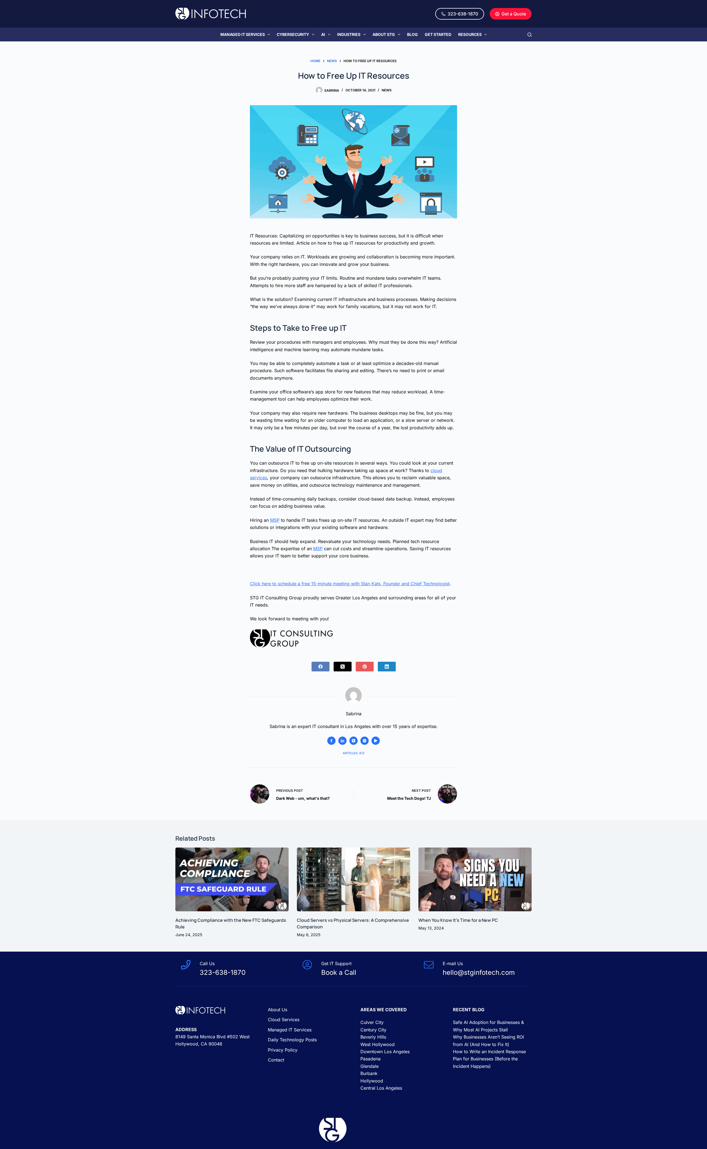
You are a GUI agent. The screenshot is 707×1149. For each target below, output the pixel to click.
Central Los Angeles (381, 1088)
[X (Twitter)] (343, 666)
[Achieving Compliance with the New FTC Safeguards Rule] (232, 879)
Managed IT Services (242, 34)
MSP (274, 520)
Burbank (369, 1073)
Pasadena (370, 1058)
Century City (373, 1029)
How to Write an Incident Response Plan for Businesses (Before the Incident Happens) (489, 1059)
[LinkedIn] (387, 666)
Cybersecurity (293, 34)
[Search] (529, 35)
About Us (277, 1009)
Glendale (369, 1066)
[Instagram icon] (364, 741)
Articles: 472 (354, 753)
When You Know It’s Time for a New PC (458, 920)
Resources (470, 34)
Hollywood (371, 1081)
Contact (276, 1060)
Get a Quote (514, 14)
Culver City (372, 1022)
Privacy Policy (282, 1050)
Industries (348, 34)
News (387, 90)
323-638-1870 (463, 14)
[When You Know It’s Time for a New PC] (475, 879)
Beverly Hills (373, 1037)
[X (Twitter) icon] (353, 741)
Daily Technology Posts (292, 1039)
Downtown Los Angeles (385, 1051)
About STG (384, 34)
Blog (412, 34)
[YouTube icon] (375, 741)
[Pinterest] (365, 666)
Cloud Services (283, 1020)
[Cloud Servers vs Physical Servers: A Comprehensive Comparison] (353, 879)
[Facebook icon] (331, 741)
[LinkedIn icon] (342, 741)
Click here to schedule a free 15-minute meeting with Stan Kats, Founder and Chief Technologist (350, 583)
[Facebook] (320, 666)
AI (323, 34)
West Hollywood (377, 1044)
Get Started (438, 34)
